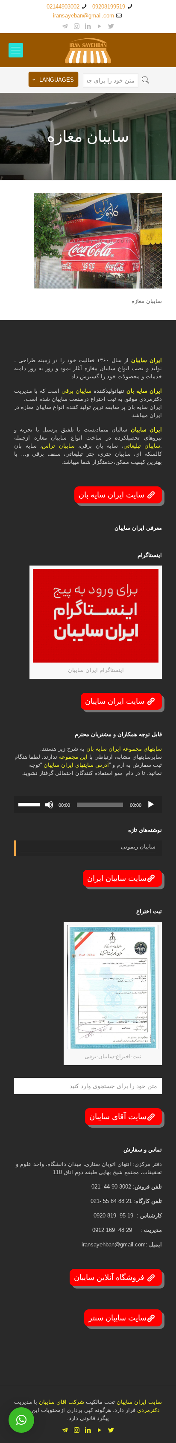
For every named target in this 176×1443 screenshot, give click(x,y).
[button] (21, 1420)
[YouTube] (99, 26)
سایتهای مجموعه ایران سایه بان (124, 749)
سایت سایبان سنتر (117, 1318)
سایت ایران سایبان (116, 701)
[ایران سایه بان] (88, 50)
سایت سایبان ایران (117, 878)
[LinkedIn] (88, 26)
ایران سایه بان (144, 391)
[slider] (30, 804)
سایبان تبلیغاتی (142, 446)
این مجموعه (73, 757)
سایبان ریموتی (138, 846)
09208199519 (108, 6)
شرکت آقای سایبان (60, 1402)
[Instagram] (76, 26)
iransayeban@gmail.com (83, 15)
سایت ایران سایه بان (113, 495)
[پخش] (151, 804)
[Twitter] (111, 26)
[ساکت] (49, 804)
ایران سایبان (146, 360)
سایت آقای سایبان (118, 1116)
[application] (88, 804)
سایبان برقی (76, 391)
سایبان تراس (58, 446)
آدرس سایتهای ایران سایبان (76, 765)
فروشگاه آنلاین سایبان (110, 1277)
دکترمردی (147, 1410)
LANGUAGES (56, 80)
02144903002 (63, 6)
